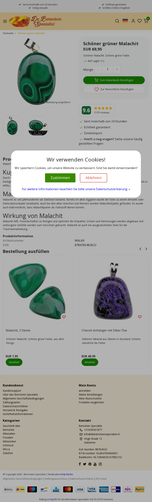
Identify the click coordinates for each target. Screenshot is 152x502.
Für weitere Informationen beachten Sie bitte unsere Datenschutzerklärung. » (76, 189)
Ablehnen (93, 177)
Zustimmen (60, 177)
